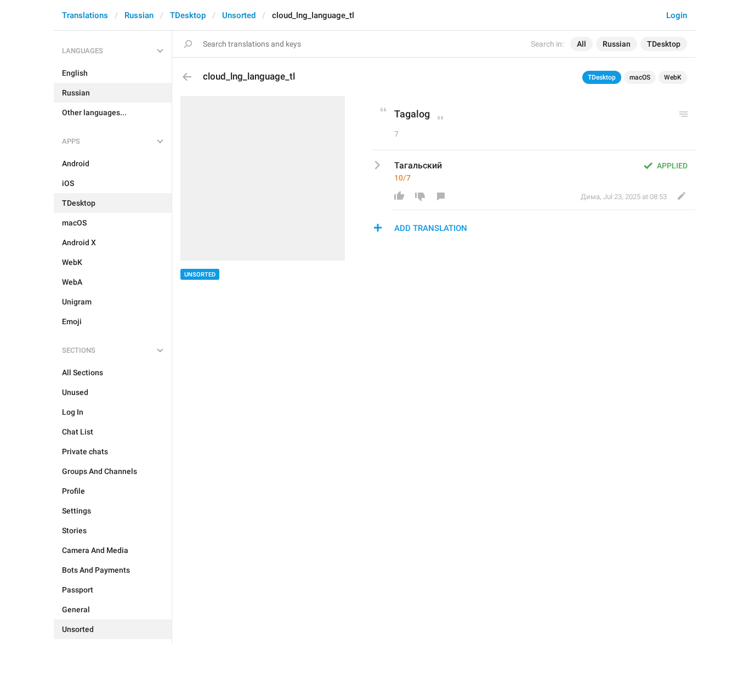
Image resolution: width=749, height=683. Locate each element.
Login (676, 15)
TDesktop (188, 15)
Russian (139, 15)
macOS (639, 77)
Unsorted (239, 15)
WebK (673, 77)
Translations (85, 15)
